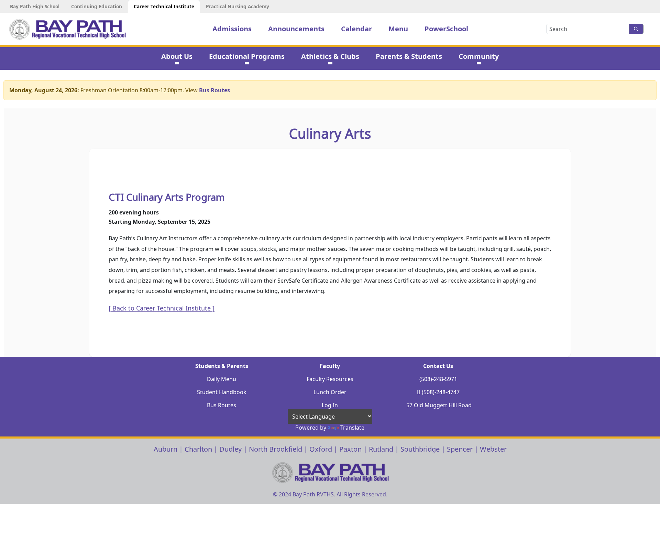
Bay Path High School (34, 6)
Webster (493, 449)
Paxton (350, 449)
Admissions (232, 28)
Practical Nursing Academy (237, 6)
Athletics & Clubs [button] (330, 56)
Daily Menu (221, 379)
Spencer (460, 449)
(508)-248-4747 (441, 392)
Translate (352, 427)
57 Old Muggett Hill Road (439, 405)
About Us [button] (176, 56)
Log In (330, 405)
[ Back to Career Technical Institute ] (161, 308)
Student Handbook (221, 392)
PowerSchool (446, 28)
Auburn (165, 449)
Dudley (230, 449)
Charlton (198, 449)
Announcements (296, 28)
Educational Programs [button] (247, 56)
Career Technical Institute (164, 6)
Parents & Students (409, 56)
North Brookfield (275, 449)
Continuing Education (96, 6)
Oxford (320, 449)
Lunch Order (330, 392)
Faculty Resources (330, 379)
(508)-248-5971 (438, 379)
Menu (398, 28)
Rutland (381, 449)
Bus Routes (214, 90)
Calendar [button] (356, 28)
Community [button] (479, 56)
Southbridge (420, 449)
